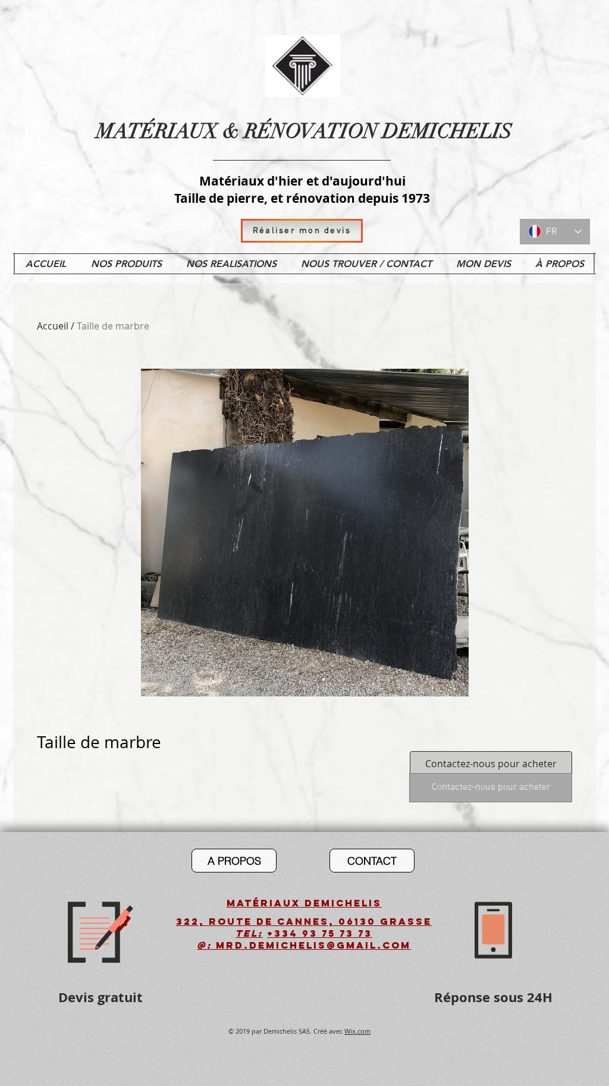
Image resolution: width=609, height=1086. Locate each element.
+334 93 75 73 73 (319, 933)
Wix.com (357, 1031)
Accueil (52, 325)
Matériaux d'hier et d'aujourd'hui (302, 181)
